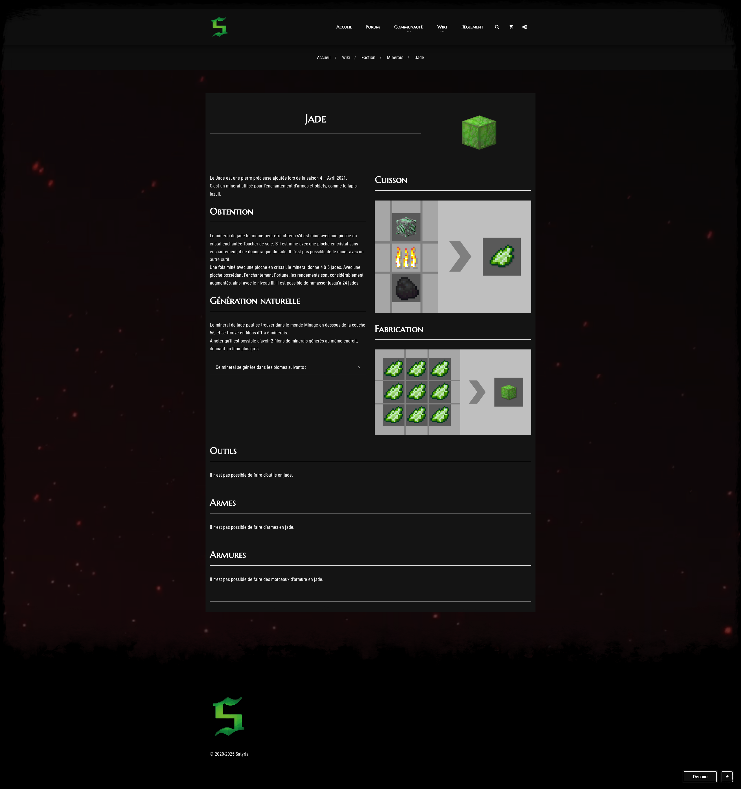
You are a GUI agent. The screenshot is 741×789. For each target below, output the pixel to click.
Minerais (395, 57)
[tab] (288, 367)
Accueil (324, 57)
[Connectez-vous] (524, 27)
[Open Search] (497, 27)
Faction (368, 57)
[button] (344, 26)
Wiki (346, 57)
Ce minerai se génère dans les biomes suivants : (261, 367)
